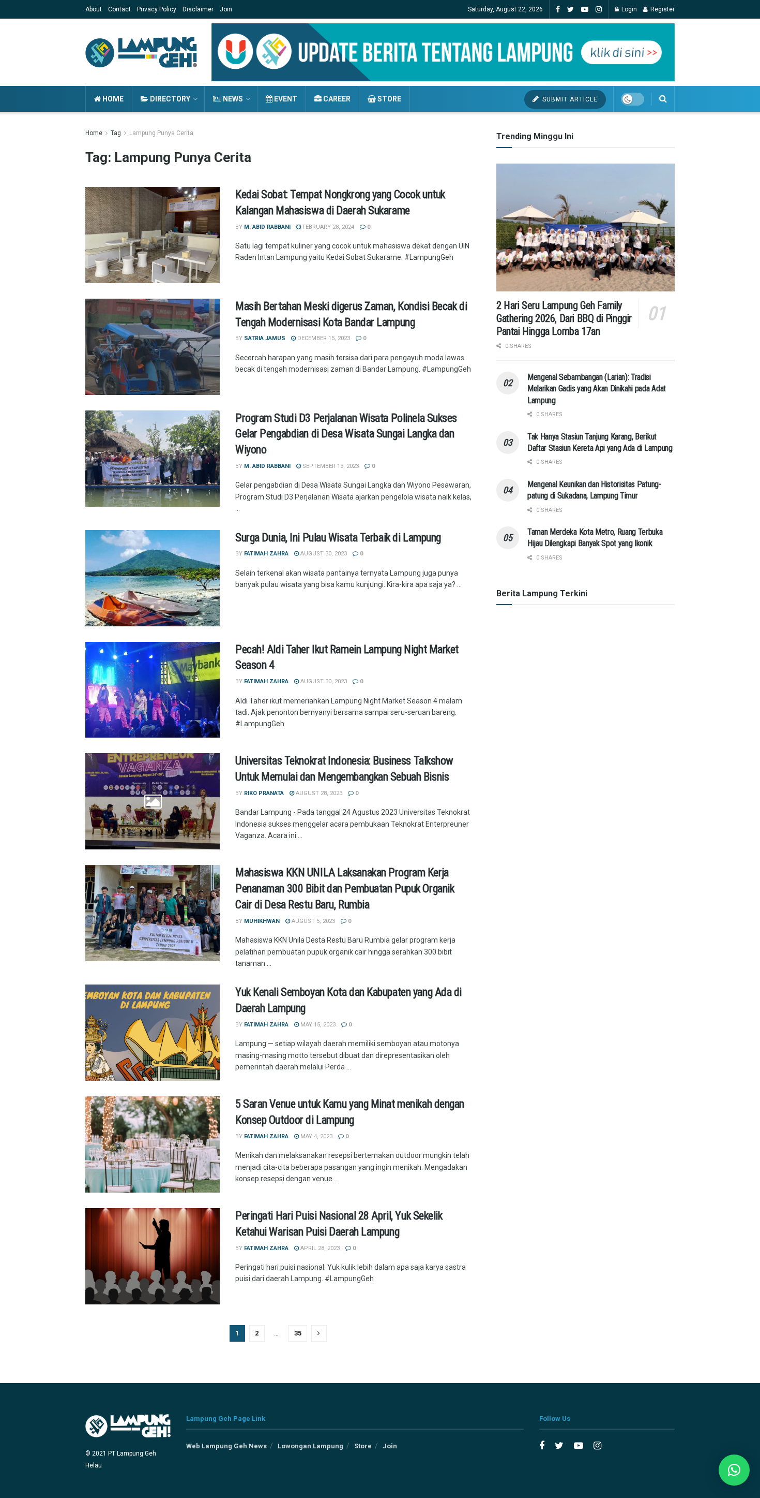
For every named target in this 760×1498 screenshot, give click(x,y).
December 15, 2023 (323, 338)
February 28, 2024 (327, 227)
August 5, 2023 (312, 921)
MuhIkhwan (262, 921)
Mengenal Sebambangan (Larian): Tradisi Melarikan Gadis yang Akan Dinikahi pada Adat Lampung (596, 388)
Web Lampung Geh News (226, 1446)
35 (297, 1333)
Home (112, 99)
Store (388, 99)
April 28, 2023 (319, 1248)
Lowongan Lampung (310, 1446)
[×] (734, 1470)
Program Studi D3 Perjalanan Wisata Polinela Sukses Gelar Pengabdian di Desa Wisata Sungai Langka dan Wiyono (346, 434)
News (232, 99)
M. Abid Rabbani (267, 227)
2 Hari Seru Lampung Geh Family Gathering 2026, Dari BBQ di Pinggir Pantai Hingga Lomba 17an (564, 318)
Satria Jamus (264, 338)
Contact (119, 9)
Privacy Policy (156, 9)
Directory (169, 99)
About (93, 9)
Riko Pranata (264, 793)
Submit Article (569, 99)
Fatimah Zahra (266, 553)
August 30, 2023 (323, 553)
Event (284, 99)
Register (662, 9)
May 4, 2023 (315, 1136)
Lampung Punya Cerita (161, 133)
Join (226, 9)
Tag (116, 133)
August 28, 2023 (318, 793)
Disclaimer (198, 9)
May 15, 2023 (317, 1024)
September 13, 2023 (330, 466)
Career (336, 99)
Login (628, 9)
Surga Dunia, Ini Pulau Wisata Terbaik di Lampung (338, 537)
